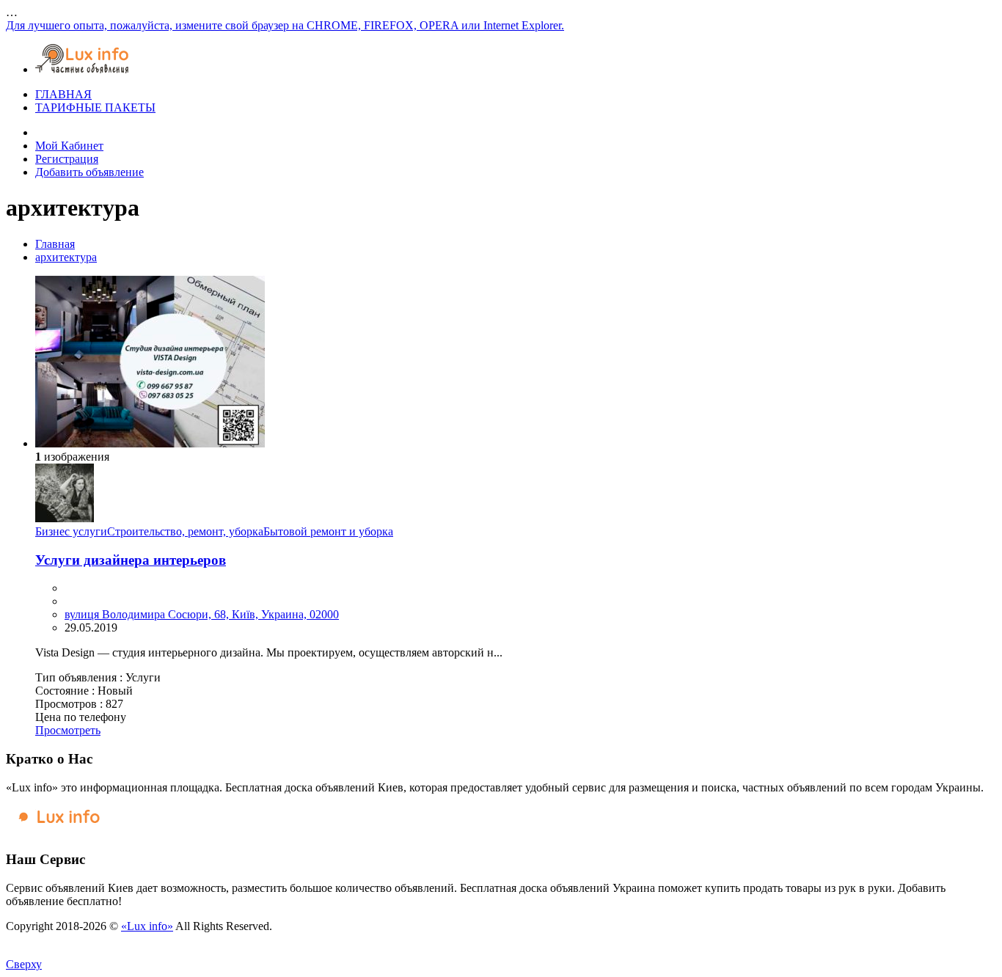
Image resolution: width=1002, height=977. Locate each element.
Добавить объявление (89, 172)
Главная (55, 244)
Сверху (24, 964)
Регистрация (66, 159)
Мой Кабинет (69, 145)
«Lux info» (147, 926)
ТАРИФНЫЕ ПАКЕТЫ (95, 107)
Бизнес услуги (71, 531)
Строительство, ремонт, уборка (185, 531)
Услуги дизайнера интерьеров (130, 560)
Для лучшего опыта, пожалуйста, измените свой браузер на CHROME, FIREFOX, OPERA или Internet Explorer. (285, 25)
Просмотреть (67, 730)
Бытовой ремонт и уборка (328, 531)
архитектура (66, 257)
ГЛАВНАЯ (63, 94)
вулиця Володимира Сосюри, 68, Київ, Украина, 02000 (202, 614)
